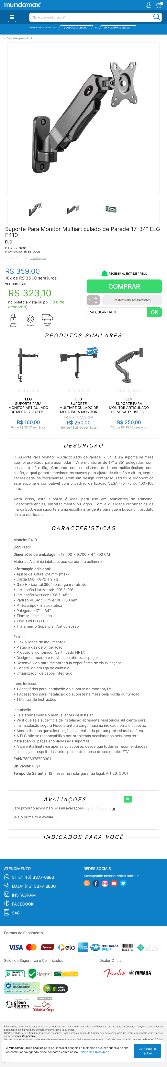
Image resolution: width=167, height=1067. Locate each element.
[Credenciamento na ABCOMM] (67, 975)
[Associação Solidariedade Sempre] (44, 1005)
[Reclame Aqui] (23, 989)
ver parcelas (15, 284)
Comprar (124, 286)
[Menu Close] (12, 17)
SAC (16, 913)
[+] (128, 799)
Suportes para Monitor (21, 38)
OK (154, 312)
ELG (8, 242)
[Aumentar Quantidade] (96, 298)
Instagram (24, 895)
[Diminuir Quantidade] (96, 302)
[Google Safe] (41, 975)
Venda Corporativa (25, 1036)
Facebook (23, 904)
